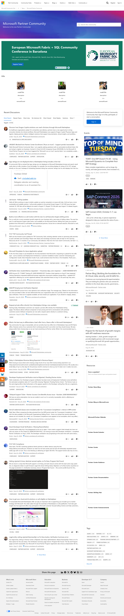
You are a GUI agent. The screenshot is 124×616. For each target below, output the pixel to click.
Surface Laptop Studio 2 (11, 588)
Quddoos (12, 153)
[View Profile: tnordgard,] (6, 379)
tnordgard (12, 386)
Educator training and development (50, 598)
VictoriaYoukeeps (14, 352)
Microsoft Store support (31, 588)
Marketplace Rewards (87, 601)
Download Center (30, 585)
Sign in (93, 122)
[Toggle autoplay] (68, 68)
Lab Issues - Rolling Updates (18, 200)
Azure (83, 582)
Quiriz (11, 436)
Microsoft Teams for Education (52, 588)
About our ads (101, 613)
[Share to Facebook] (65, 572)
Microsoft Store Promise (31, 601)
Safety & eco (86, 613)
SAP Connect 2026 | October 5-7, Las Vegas (101, 213)
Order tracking (29, 594)
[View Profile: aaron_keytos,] (6, 362)
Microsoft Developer (86, 585)
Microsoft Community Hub (8, 8)
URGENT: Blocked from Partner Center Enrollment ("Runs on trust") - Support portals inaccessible (41, 145)
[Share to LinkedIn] (62, 572)
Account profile (29, 582)
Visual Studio (85, 604)
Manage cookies (61, 613)
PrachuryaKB (13, 260)
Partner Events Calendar (96, 432)
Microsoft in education (50, 582)
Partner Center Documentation (98, 477)
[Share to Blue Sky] (75, 572)
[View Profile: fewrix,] (6, 463)
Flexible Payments (30, 604)
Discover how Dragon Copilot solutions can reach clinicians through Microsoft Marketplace (39, 127)
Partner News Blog (94, 387)
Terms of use (70, 613)
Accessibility (103, 601)
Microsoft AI (65, 582)
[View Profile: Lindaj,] (6, 129)
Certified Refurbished (31, 598)
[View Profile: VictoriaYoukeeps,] (6, 324)
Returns (28, 591)
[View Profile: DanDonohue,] (6, 201)
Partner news (102, 287)
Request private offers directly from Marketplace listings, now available (33, 305)
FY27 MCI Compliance (16, 444)
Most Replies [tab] (57, 118)
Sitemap (36, 613)
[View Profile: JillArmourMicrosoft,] (6, 218)
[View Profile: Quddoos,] (6, 146)
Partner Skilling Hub (95, 492)
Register (113, 3)
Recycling (93, 613)
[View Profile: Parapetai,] (6, 289)
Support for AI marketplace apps (89, 591)
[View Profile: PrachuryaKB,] (6, 253)
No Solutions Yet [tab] (36, 118)
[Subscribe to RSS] (78, 572)
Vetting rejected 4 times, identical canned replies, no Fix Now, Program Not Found (36, 461)
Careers (102, 582)
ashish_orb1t (13, 280)
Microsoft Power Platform (68, 594)
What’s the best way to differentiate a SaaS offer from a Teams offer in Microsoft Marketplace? (40, 322)
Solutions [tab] (65, 118)
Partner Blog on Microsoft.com (98, 402)
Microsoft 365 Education (50, 591)
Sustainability (103, 604)
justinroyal (12, 314)
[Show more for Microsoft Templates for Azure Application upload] (67, 263)
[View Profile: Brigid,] (6, 445)
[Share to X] (68, 572)
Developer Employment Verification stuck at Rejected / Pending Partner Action (35, 377)
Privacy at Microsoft (105, 591)
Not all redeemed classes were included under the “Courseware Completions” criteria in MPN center (42, 410)
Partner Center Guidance (96, 462)
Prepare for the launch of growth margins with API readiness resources (103, 331)
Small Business (65, 604)
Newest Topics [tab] (17, 118)
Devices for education (50, 585)
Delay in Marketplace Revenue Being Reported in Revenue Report (31, 360)
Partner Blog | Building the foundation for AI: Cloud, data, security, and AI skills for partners (103, 274)
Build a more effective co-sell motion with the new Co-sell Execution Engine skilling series (39, 217)
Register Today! (17, 64)
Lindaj (11, 136)
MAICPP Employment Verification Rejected (23, 288)
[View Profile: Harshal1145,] (6, 396)
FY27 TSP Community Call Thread (20, 234)
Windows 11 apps (10, 604)
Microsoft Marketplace (87, 598)
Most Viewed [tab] (47, 118)
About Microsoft (104, 585)
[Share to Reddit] (72, 572)
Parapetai (12, 297)
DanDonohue (13, 209)
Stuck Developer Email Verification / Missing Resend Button (29, 427)
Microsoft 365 (65, 591)
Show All (89, 564)
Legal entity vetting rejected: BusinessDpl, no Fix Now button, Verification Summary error (38, 537)
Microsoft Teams (66, 598)
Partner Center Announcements (98, 507)
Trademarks (78, 613)
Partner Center (93, 447)
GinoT (11, 191)
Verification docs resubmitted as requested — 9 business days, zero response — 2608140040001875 (43, 271)
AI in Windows (9, 598)
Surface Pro (9, 582)
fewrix (11, 491)
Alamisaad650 (13, 419)
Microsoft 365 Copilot (67, 601)
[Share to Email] (81, 572)
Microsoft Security (66, 585)
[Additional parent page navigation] (18, 8)
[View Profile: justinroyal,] (6, 306)
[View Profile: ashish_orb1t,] (6, 272)
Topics (23, 8)
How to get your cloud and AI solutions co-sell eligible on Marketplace (32, 499)
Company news (103, 588)
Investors (102, 594)
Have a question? (93, 372)
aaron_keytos (13, 369)
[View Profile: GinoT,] (6, 163)
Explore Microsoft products (12, 601)
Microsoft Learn (85, 588)
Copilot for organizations (12, 591)
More (71, 118)
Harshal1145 (13, 402)
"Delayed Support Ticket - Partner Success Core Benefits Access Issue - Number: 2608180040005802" (43, 394)
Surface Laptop (9, 585)
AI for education (48, 605)
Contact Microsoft (45, 613)
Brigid (11, 453)
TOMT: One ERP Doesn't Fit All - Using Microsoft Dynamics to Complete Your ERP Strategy (102, 161)
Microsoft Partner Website (97, 417)
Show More (42, 555)
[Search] (107, 3)
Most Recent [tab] (7, 118)
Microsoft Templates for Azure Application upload (25, 251)
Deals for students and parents (52, 602)
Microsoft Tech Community (88, 594)
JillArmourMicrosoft (15, 226)
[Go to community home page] (2, 2)
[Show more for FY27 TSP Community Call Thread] (61, 246)
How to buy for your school (51, 594)
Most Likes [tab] (26, 118)
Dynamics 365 (65, 588)
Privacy (53, 613)
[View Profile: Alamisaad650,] (6, 411)
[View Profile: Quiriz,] (6, 428)
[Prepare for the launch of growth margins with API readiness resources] (103, 315)
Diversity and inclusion (105, 598)
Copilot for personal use (11, 594)
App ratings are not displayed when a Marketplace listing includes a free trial (34, 162)
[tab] (56, 68)
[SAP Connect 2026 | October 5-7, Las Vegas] (103, 199)
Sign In (120, 3)
